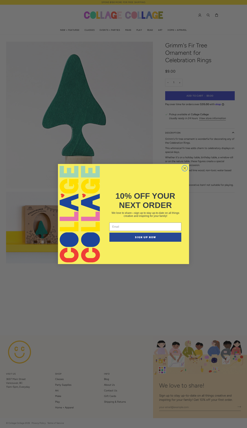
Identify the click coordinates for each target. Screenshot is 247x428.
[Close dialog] (185, 168)
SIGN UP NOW (145, 237)
